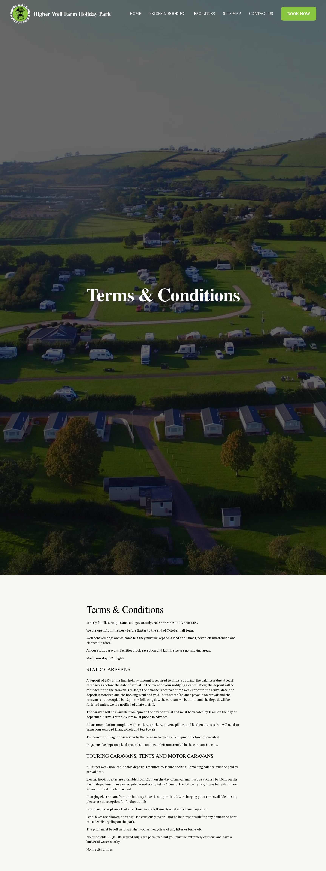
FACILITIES (204, 13)
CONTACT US (261, 13)
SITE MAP (232, 13)
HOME (135, 13)
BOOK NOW (298, 13)
